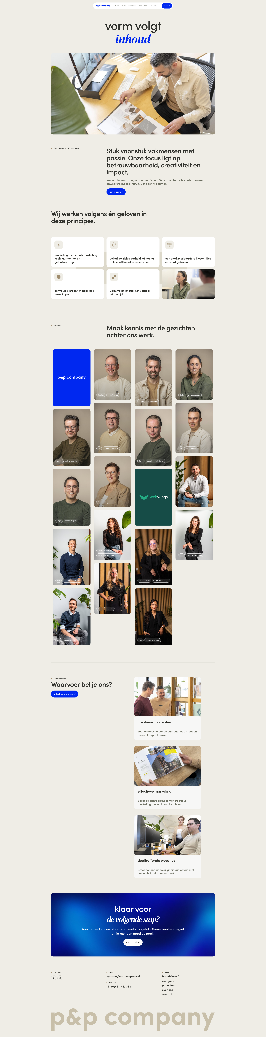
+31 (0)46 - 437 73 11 (119, 986)
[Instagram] (59, 977)
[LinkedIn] (53, 977)
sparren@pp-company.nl (123, 976)
